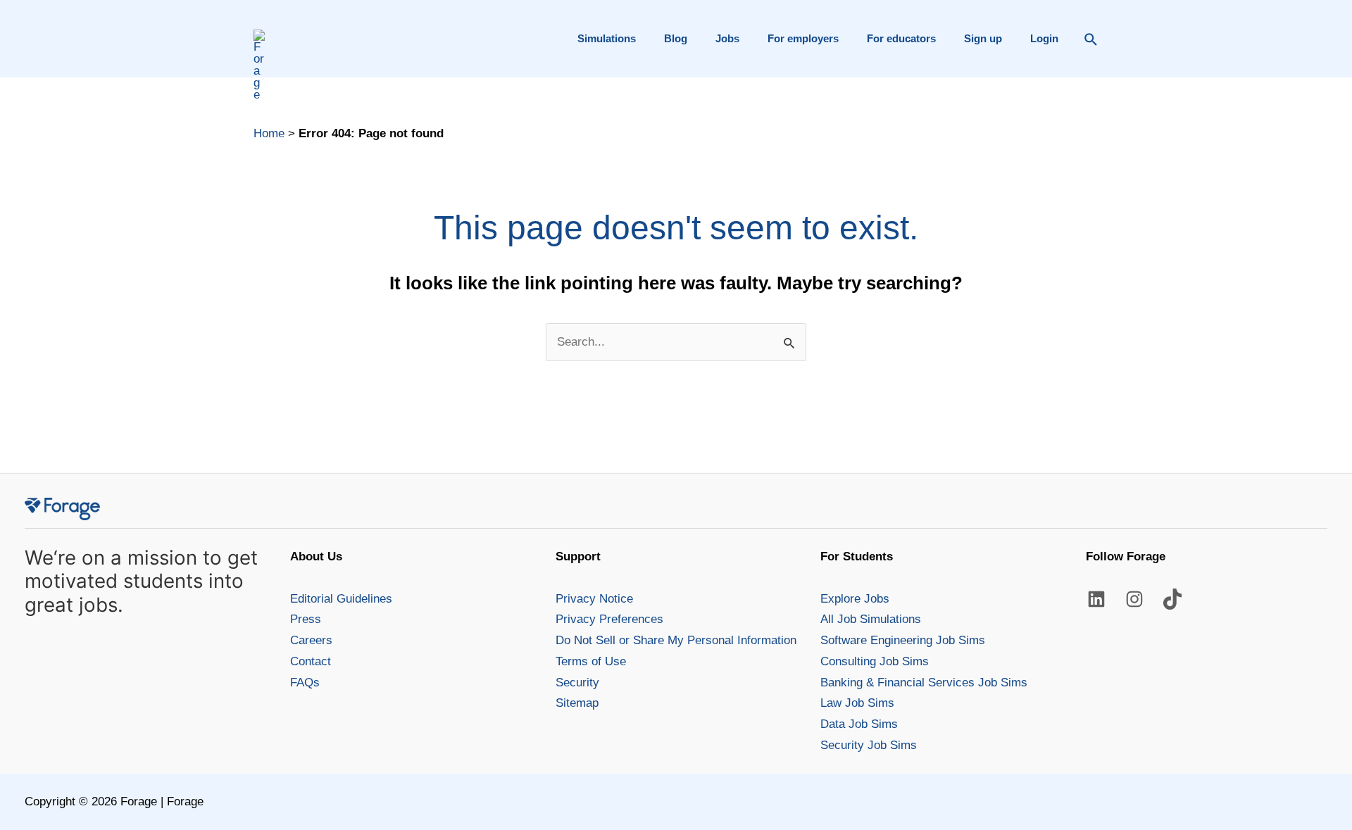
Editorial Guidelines (341, 598)
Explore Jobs (854, 598)
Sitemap (577, 703)
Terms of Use (591, 661)
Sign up (983, 38)
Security (577, 682)
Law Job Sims (857, 703)
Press (305, 619)
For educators (901, 38)
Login (1044, 38)
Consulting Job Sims (874, 661)
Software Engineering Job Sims (902, 640)
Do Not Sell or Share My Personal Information (676, 640)
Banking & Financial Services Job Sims (923, 682)
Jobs (727, 38)
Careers (311, 640)
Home (269, 133)
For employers (803, 38)
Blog (675, 38)
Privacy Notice (594, 598)
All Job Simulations (870, 619)
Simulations (606, 38)
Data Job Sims (859, 724)
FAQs (305, 682)
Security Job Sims (868, 745)
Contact (310, 661)
